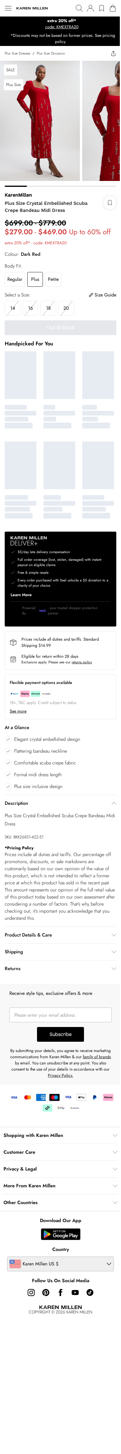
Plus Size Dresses (17, 53)
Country (58, 1240)
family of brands (25, 1054)
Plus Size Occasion (51, 53)
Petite (53, 274)
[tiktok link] (87, 1283)
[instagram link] (29, 1283)
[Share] (109, 53)
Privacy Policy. (77, 1066)
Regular (14, 274)
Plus (35, 274)
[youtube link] (73, 1283)
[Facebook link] (58, 1283)
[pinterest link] (43, 1283)
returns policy (82, 653)
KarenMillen (18, 190)
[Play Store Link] (58, 1225)
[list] (58, 24)
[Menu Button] (8, 8)
